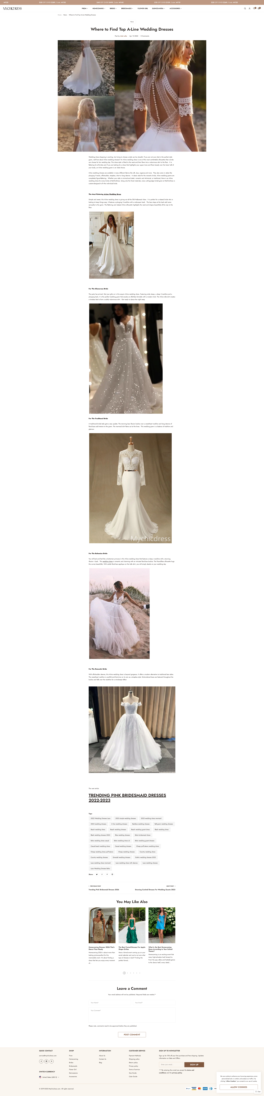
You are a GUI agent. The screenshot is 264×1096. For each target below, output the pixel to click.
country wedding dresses (99, 857)
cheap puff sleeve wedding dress (147, 846)
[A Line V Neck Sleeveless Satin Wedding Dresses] (111, 278)
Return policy (133, 1062)
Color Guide (133, 1076)
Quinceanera (73, 1073)
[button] (124, 973)
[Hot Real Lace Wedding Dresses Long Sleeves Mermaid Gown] (130, 543)
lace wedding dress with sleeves (127, 863)
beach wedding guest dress (140, 829)
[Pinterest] (52, 1061)
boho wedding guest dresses (144, 841)
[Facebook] (41, 1061)
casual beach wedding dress (100, 846)
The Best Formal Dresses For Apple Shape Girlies (132, 948)
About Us (102, 1056)
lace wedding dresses (150, 863)
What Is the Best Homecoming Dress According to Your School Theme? (160, 949)
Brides (71, 1062)
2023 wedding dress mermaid (151, 818)
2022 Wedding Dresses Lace (100, 818)
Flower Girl (72, 1069)
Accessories (73, 1076)
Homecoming (73, 1059)
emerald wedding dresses (121, 857)
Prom (70, 1056)
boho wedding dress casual (100, 841)
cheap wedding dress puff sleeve (102, 852)
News (65, 15)
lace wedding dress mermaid (101, 863)
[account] (249, 8)
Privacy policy (133, 1066)
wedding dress (108, 561)
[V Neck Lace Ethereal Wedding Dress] (119, 658)
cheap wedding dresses (126, 852)
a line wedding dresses (119, 824)
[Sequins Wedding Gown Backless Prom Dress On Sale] (126, 413)
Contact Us (102, 1059)
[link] (97, 874)
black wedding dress (162, 829)
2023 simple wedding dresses (126, 818)
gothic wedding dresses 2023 (145, 857)
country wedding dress (147, 852)
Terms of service (134, 1069)
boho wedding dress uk (122, 841)
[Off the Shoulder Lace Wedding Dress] (132, 772)
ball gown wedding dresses (164, 824)
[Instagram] (46, 1061)
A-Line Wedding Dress (112, 194)
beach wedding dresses (118, 829)
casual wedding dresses (123, 846)
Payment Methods (135, 1056)
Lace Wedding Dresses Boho (100, 868)
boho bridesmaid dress (142, 835)
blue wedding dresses (122, 835)
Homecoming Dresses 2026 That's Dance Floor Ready (101, 948)
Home (59, 15)
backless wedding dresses (141, 824)
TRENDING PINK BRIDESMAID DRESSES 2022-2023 (127, 797)
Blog (100, 1062)
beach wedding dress (98, 829)
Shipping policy (134, 1059)
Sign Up (194, 1064)
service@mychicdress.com (48, 1056)
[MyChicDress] (12, 8)
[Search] (245, 8)
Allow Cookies (238, 1087)
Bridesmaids (73, 1066)
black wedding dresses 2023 (100, 835)
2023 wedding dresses (98, 824)
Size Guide (133, 1073)
